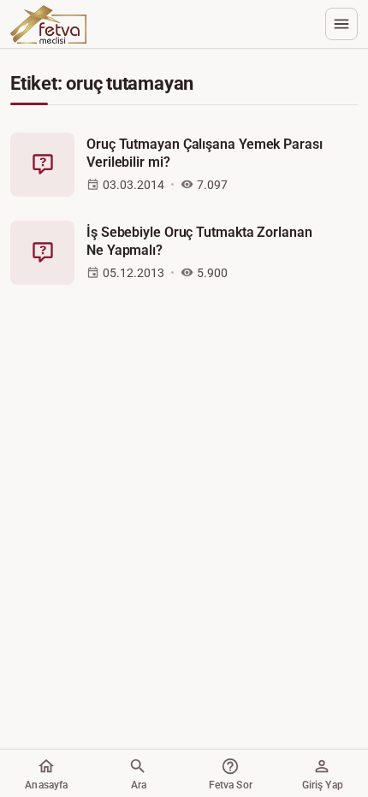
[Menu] (341, 24)
